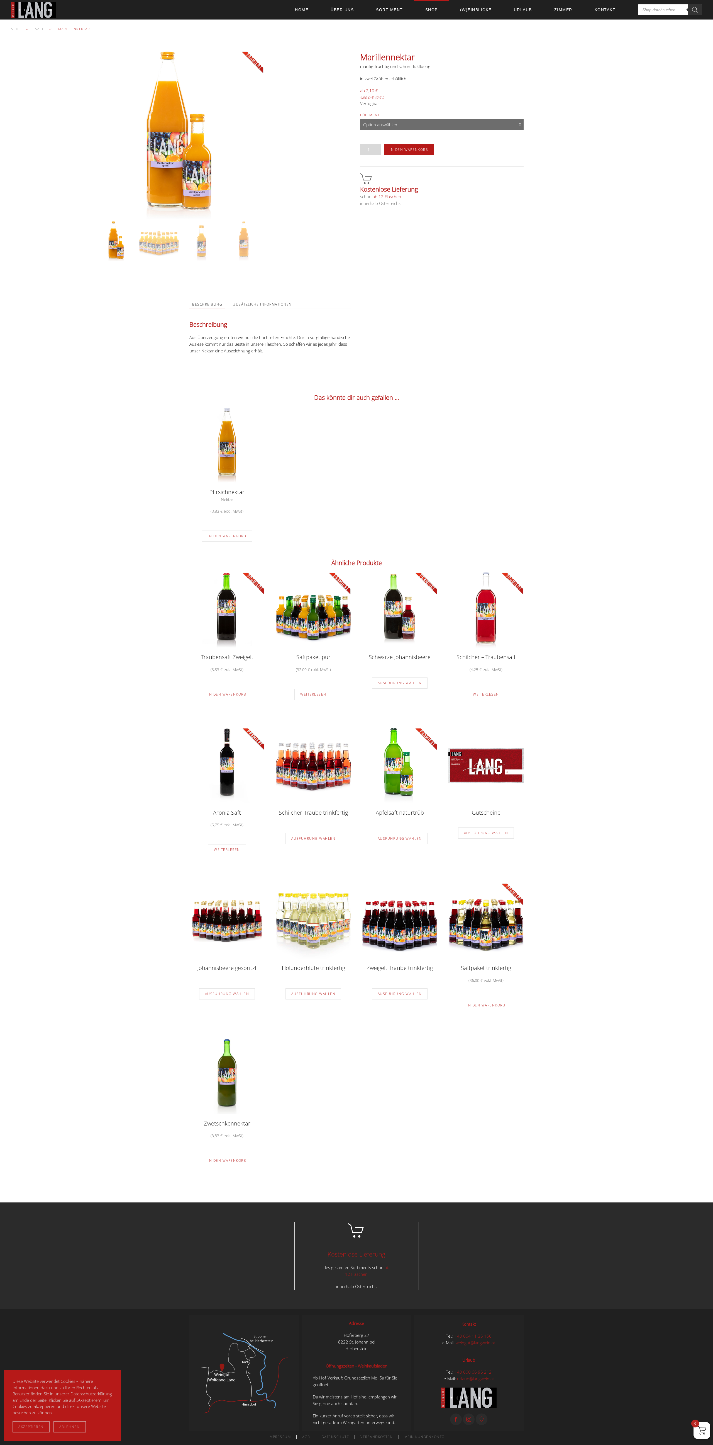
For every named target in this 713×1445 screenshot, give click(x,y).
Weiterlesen (313, 694)
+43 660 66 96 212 (473, 1372)
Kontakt (605, 10)
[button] (244, 1372)
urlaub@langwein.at (475, 1378)
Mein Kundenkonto (424, 1436)
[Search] (695, 9)
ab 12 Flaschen (387, 196)
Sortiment (389, 10)
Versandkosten (376, 1436)
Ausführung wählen (400, 683)
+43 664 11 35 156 (473, 1336)
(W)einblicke (476, 10)
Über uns (342, 10)
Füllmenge (371, 115)
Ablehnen (69, 1426)
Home (301, 10)
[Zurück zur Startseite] (34, 10)
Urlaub (523, 10)
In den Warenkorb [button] (227, 536)
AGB (306, 1436)
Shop (431, 10)
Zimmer (563, 10)
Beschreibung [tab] (207, 304)
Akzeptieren (31, 1426)
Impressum (279, 1436)
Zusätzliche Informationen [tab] (262, 304)
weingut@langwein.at (475, 1342)
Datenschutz (335, 1436)
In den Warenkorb (409, 149)
